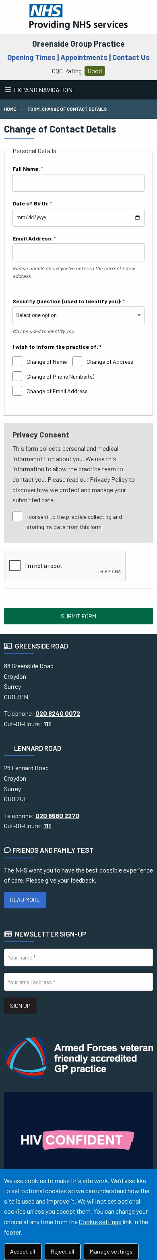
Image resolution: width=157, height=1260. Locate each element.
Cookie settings (100, 1221)
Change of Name (47, 361)
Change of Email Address (57, 391)
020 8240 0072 (57, 713)
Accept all (22, 1251)
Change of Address (110, 361)
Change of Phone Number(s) (60, 376)
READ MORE (25, 899)
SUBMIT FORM (78, 616)
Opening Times (31, 57)
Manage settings (111, 1251)
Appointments (83, 57)
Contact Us (131, 57)
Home (10, 109)
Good (95, 71)
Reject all (62, 1251)
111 (47, 723)
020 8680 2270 (57, 815)
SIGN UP (20, 1005)
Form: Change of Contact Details (67, 109)
